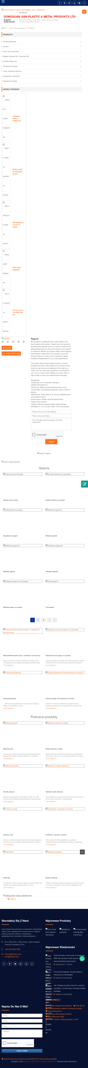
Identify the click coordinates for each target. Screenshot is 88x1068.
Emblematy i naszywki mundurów (56, 835)
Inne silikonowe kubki (55, 1016)
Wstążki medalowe (51, 878)
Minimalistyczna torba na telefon (18, 224)
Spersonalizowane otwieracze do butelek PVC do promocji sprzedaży (30, 1059)
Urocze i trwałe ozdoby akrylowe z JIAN (62, 1019)
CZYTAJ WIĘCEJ (8, 665)
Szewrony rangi (8, 835)
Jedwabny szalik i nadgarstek (17, 118)
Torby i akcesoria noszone (12, 71)
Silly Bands (79, 1005)
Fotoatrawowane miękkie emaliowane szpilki (64, 1008)
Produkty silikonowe (10, 61)
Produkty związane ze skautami (59, 1005)
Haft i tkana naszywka (17, 28)
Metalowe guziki (8, 749)
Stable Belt (6, 878)
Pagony (12, 899)
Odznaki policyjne (8, 792)
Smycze (6, 46)
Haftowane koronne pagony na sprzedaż (58, 655)
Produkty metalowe (9, 41)
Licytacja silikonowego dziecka (59, 1014)
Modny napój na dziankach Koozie (17, 171)
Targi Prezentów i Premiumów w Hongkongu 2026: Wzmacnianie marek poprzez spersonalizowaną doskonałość (69, 958)
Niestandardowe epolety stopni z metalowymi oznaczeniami (21, 655)
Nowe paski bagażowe (17, 268)
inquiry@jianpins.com (13, 954)
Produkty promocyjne (10, 66)
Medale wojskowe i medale (54, 749)
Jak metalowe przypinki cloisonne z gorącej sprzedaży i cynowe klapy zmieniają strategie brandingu (69, 988)
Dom (5, 28)
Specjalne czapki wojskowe (54, 792)
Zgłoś (8, 348)
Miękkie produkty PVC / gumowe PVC (16, 56)
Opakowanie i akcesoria (11, 76)
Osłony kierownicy (54, 1011)
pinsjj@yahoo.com (12, 956)
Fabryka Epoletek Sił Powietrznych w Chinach (60, 698)
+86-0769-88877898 (12, 949)
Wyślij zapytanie (12, 353)
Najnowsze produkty (10, 81)
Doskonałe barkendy (9, 698)
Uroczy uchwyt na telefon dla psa (18, 312)
